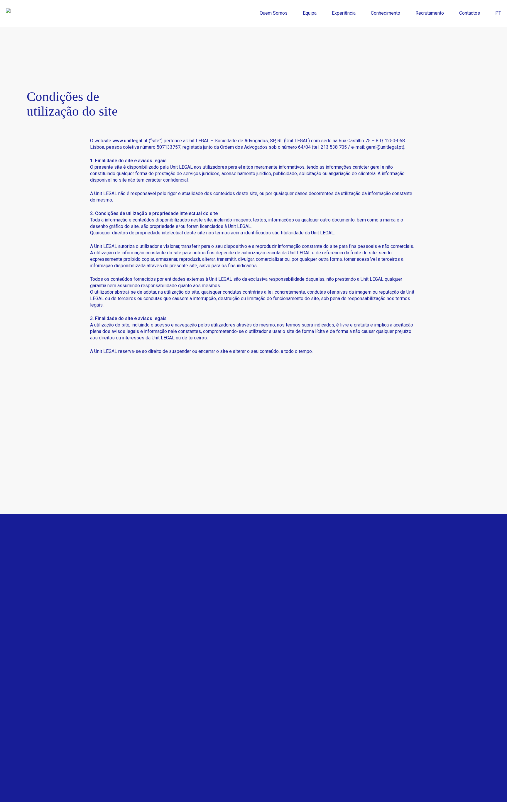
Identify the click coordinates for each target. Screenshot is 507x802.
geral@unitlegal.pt (384, 147)
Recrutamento (323, 656)
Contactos (319, 669)
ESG (212, 588)
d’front (172, 788)
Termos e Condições (229, 615)
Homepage (320, 588)
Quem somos (323, 602)
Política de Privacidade (232, 602)
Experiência (321, 629)
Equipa (316, 615)
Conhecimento (323, 642)
